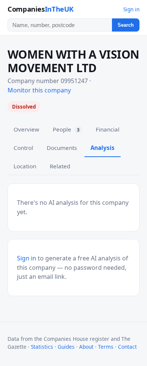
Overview (26, 129)
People (66, 129)
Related (60, 166)
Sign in (131, 9)
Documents (62, 147)
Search (126, 25)
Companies (41, 9)
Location (25, 166)
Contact (127, 346)
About (86, 346)
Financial (107, 129)
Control (23, 147)
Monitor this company (39, 90)
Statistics (42, 346)
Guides (66, 346)
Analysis (102, 147)
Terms (105, 346)
